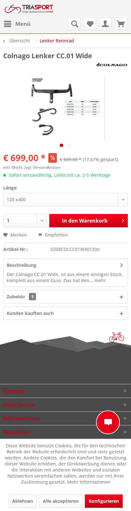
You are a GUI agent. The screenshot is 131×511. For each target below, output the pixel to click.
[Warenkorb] (120, 24)
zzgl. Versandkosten (42, 167)
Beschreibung (21, 265)
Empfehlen (56, 235)
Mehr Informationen (88, 482)
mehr (99, 280)
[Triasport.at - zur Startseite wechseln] (29, 8)
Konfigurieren (104, 501)
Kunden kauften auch (30, 313)
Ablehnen (22, 501)
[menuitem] (17, 24)
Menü (23, 23)
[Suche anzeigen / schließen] (74, 24)
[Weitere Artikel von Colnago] (112, 65)
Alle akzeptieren (61, 501)
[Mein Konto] (105, 24)
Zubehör (20, 297)
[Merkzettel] (89, 24)
